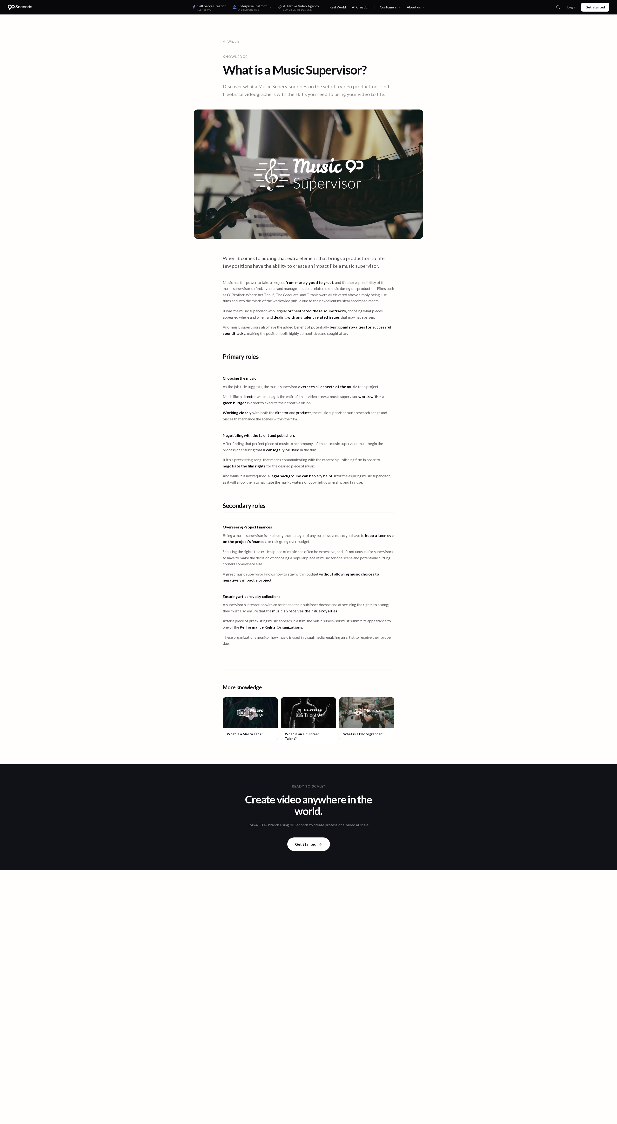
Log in (571, 7)
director (249, 396)
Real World (337, 7)
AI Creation (360, 7)
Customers (388, 7)
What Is (234, 41)
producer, (304, 412)
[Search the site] (558, 7)
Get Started (305, 844)
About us (414, 7)
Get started (595, 7)
